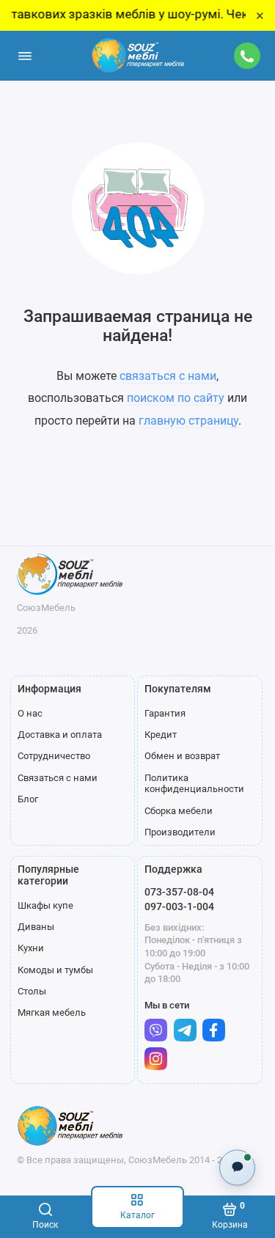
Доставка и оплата (60, 734)
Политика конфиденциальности (194, 783)
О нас (30, 713)
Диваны (36, 926)
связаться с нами (168, 376)
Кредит (160, 734)
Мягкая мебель (52, 1012)
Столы (32, 991)
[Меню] (25, 56)
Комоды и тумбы (55, 969)
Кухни (31, 947)
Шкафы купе (45, 905)
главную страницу (188, 421)
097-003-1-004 (179, 906)
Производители (180, 832)
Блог (28, 799)
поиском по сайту (175, 398)
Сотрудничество (54, 755)
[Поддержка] (248, 56)
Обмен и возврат (182, 755)
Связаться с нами (58, 777)
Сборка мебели (178, 810)
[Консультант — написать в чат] (237, 1167)
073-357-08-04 (179, 892)
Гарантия (165, 713)
